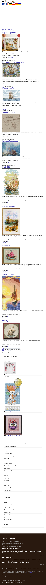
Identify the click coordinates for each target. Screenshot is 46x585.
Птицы (8, 435)
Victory (5, 321)
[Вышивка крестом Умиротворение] (23, 123)
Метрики (8, 411)
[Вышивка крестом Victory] (23, 331)
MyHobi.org (33, 576)
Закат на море (8, 274)
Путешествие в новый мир (13, 62)
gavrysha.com (19, 582)
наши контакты (29, 572)
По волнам (6, 246)
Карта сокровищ (9, 32)
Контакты (10, 580)
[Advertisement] (23, 14)
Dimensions (22, 411)
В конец (18, 349)
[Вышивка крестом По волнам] (23, 255)
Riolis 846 (6, 167)
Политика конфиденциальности (19, 580)
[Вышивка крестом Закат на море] (23, 293)
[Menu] (3, 1)
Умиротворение (8, 112)
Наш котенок (6, 376)
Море (8, 107)
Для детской (21, 435)
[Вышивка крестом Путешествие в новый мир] (23, 70)
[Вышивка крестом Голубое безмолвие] (23, 149)
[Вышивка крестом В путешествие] (23, 221)
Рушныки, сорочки (16, 374)
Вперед (13, 349)
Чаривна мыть (9, 374)
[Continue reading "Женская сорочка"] (23, 368)
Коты (18, 411)
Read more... (4, 58)
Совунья (6, 413)
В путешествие (8, 207)
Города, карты (10, 57)
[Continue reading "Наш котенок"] (23, 394)
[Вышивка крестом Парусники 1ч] (23, 182)
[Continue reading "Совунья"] (23, 425)
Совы (10, 435)
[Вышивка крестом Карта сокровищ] (23, 42)
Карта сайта (4, 580)
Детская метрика (27, 411)
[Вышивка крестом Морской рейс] (23, 95)
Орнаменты (22, 374)
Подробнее (41, 555)
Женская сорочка (7, 361)
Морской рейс (8, 88)
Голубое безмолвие (10, 141)
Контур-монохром (10, 136)
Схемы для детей (13, 411)
